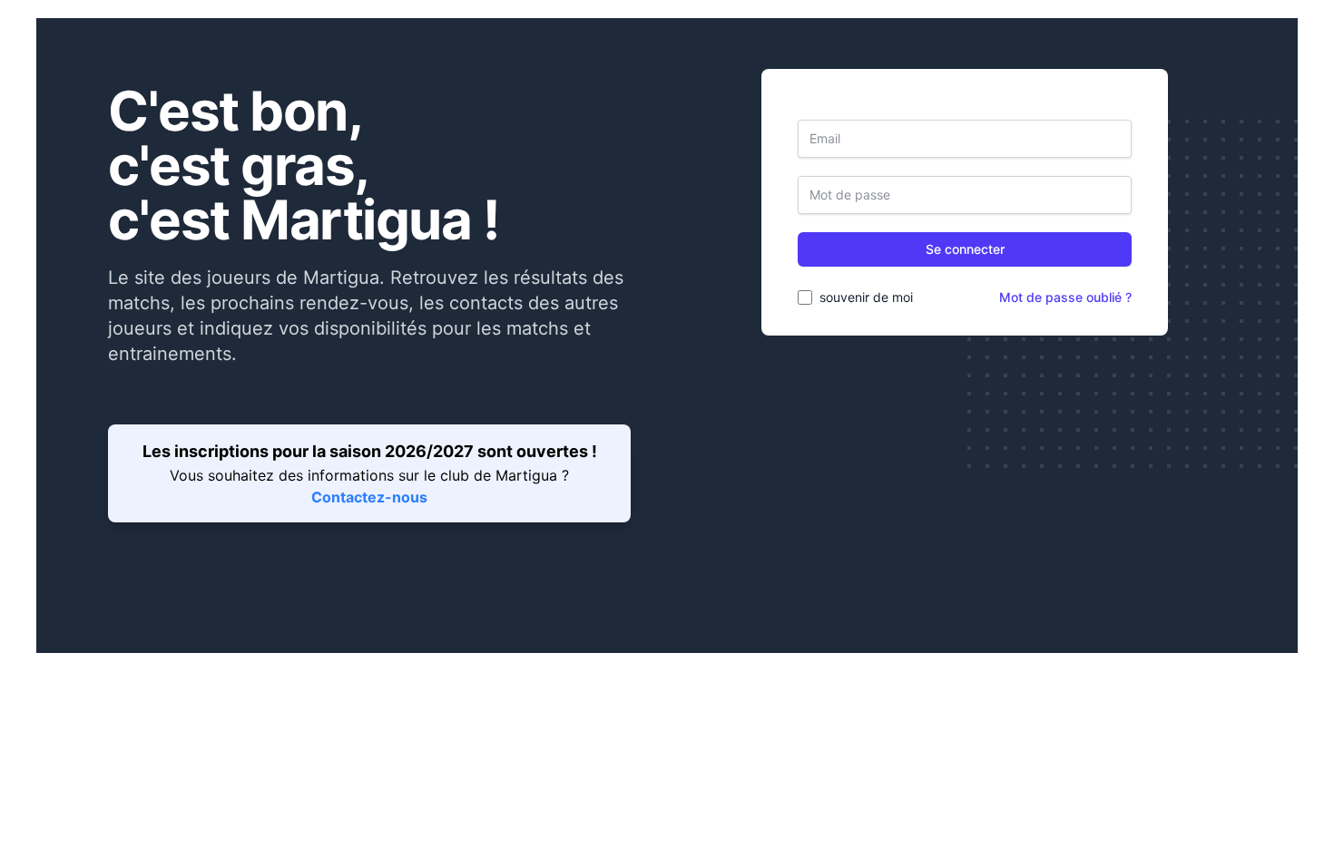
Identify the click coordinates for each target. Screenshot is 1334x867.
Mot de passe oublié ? (1065, 297)
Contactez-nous (369, 497)
